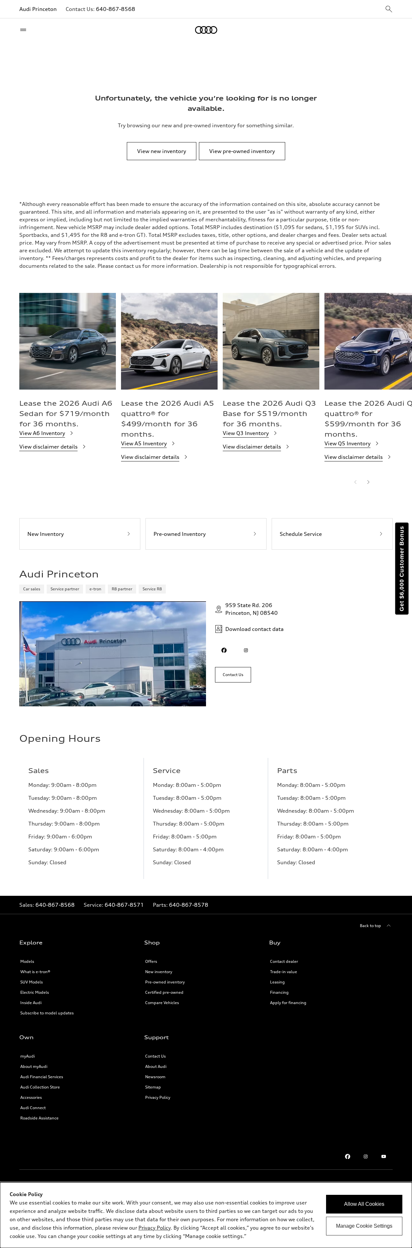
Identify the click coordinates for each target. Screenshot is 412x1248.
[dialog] (206, 1215)
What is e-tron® (35, 971)
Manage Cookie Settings (364, 1226)
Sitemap (153, 1087)
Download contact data (254, 629)
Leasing (277, 982)
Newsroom (155, 1076)
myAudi (27, 1056)
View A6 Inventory (42, 433)
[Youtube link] (384, 1156)
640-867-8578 (188, 905)
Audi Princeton (38, 9)
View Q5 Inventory (347, 443)
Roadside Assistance (39, 1118)
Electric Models (34, 992)
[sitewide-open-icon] (389, 9)
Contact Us (155, 1056)
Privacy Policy (157, 1097)
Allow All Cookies (364, 1204)
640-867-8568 (115, 9)
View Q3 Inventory (246, 433)
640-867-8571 (124, 905)
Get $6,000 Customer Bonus (401, 568)
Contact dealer (284, 961)
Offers (151, 961)
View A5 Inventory (144, 443)
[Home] (206, 30)
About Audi (155, 1066)
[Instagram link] (366, 1156)
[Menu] (24, 30)
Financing (279, 992)
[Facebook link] (348, 1156)
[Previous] (355, 482)
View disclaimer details (48, 446)
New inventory (158, 971)
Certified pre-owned (164, 992)
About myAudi (33, 1066)
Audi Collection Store (40, 1087)
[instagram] (246, 650)
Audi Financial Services (41, 1076)
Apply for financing (288, 1002)
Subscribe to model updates (47, 1013)
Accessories (31, 1097)
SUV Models (31, 982)
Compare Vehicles (162, 1002)
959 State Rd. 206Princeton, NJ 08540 (251, 609)
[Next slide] (368, 482)
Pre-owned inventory (165, 982)
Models (27, 961)
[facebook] (224, 650)
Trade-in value (283, 971)
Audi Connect (33, 1107)
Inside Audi (31, 1002)
